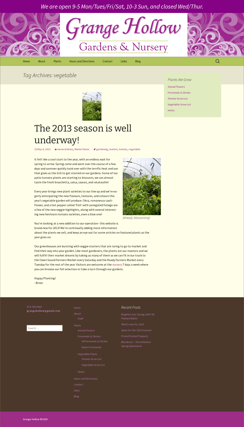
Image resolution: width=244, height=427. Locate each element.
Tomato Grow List (178, 98)
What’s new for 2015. (133, 324)
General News (65, 149)
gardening (102, 149)
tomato (123, 149)
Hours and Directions (82, 61)
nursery (117, 264)
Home (26, 61)
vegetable (134, 149)
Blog (138, 61)
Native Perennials (91, 347)
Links (124, 61)
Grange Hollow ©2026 (35, 419)
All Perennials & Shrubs (95, 341)
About (41, 61)
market (113, 149)
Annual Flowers (176, 86)
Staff (80, 318)
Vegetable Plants (87, 354)
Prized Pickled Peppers (134, 336)
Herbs (171, 110)
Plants (57, 61)
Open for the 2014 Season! (136, 330)
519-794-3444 (34, 306)
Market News (82, 149)
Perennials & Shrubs (179, 92)
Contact (107, 61)
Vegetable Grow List (179, 104)
